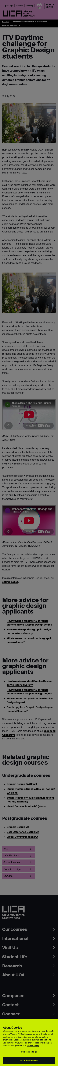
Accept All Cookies (29, 1060)
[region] (29, 1042)
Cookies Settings (29, 1052)
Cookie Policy (33, 1045)
